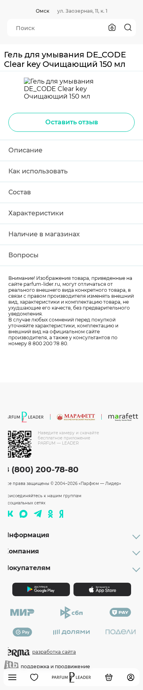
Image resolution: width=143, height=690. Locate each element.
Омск (42, 11)
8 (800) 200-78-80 (41, 469)
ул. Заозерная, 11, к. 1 (82, 11)
